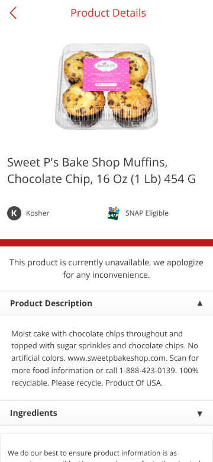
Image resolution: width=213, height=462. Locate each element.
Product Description (51, 303)
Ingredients (33, 413)
